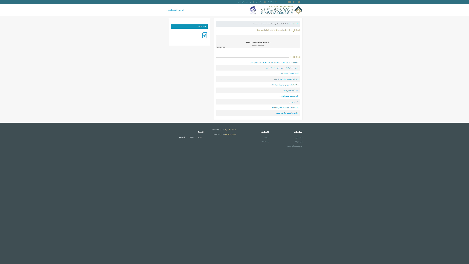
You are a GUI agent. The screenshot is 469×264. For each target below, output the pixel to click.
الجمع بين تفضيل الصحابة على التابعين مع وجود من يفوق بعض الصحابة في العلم (274, 62)
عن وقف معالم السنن (244, 1)
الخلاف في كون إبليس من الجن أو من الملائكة (285, 84)
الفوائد (289, 23)
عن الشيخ (271, 1)
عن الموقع (259, 1)
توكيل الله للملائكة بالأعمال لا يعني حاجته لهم (285, 107)
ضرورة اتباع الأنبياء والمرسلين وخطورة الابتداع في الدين (282, 67)
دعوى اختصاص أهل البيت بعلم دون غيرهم (286, 79)
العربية (199, 137)
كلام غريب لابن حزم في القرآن (289, 96)
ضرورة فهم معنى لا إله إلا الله (289, 73)
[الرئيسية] (281, 9)
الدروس (181, 10)
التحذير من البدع (293, 101)
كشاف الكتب (172, 10)
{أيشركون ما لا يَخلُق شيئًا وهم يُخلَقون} (287, 113)
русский (182, 137)
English (191, 137)
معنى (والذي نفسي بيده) (291, 90)
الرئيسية (295, 23)
